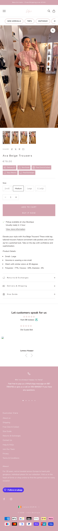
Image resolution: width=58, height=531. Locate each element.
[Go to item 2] (15, 137)
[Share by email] (23, 149)
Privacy (6, 453)
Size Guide (7, 431)
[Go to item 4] (32, 137)
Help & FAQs (8, 444)
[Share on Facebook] (12, 149)
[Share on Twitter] (16, 149)
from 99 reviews (27, 320)
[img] (29, 316)
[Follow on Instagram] (11, 499)
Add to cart (29, 207)
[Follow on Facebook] (4, 499)
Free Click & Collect (11, 427)
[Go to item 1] (6, 137)
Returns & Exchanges (12, 435)
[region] (29, 384)
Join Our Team (9, 449)
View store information (15, 229)
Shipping (6, 422)
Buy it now (29, 213)
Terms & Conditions (11, 458)
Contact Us (7, 440)
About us (7, 418)
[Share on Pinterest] (19, 149)
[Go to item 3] (24, 137)
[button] (27, 355)
